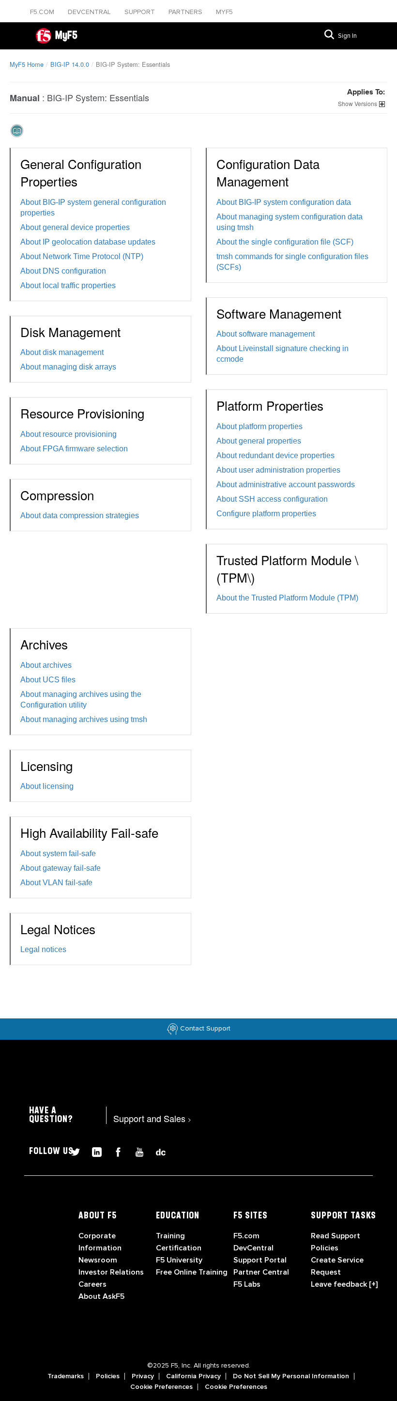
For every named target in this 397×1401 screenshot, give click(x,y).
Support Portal (260, 1260)
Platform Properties (269, 405)
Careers (92, 1284)
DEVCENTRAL (90, 12)
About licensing (47, 786)
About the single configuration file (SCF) (284, 242)
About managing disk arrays (68, 367)
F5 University (179, 1260)
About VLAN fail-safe (56, 882)
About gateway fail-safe (60, 868)
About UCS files (48, 680)
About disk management (62, 352)
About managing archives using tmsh (83, 719)
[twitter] (71, 1151)
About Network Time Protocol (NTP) (81, 256)
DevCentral (253, 1248)
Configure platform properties (266, 513)
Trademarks (65, 1376)
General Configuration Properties (80, 172)
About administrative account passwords (285, 484)
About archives (46, 665)
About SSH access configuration (272, 499)
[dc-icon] (156, 1151)
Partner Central (261, 1272)
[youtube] (135, 1151)
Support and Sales (152, 1118)
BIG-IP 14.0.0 (69, 64)
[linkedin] (93, 1151)
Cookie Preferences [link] (161, 1387)
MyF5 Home (27, 64)
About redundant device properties (275, 455)
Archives (44, 644)
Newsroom (97, 1260)
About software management (265, 334)
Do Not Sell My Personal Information (291, 1376)
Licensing (46, 765)
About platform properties (259, 426)
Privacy (143, 1376)
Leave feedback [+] (344, 1284)
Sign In (347, 36)
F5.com (43, 12)
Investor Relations (111, 1272)
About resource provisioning (68, 434)
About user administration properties (278, 470)
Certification (178, 1248)
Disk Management (70, 331)
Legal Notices (57, 929)
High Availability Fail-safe (89, 832)
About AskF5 (101, 1296)
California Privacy (193, 1376)
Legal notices (43, 949)
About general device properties (75, 227)
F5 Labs (246, 1284)
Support (140, 12)
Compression (57, 495)
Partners (186, 12)
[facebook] (114, 1151)
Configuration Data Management (268, 172)
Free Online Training (192, 1272)
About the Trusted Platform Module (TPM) (287, 598)
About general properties (258, 441)
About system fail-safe (58, 853)
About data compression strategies (79, 515)
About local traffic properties (68, 285)
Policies (108, 1376)
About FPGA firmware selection (74, 449)
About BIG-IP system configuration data (283, 202)
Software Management (278, 313)
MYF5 (224, 12)
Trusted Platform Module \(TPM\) (287, 568)
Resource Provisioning (82, 413)
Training (170, 1236)
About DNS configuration (63, 271)
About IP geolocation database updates (87, 242)
